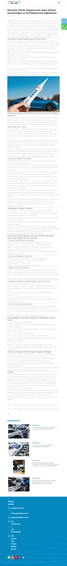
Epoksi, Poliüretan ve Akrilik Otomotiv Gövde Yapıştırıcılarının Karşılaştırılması (36, 409)
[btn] (59, 2)
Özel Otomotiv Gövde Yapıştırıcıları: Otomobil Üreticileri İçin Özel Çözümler (35, 405)
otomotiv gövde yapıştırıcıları (35, 21)
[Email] (65, 21)
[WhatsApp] (65, 27)
